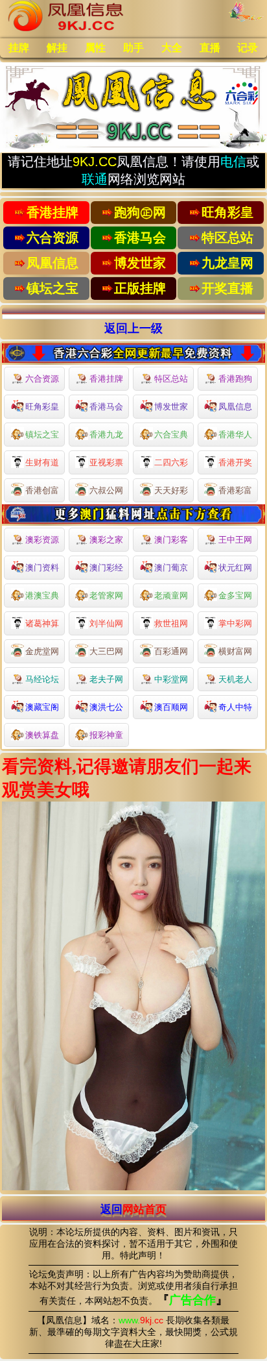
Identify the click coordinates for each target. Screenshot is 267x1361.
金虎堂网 (42, 651)
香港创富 (42, 490)
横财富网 (235, 651)
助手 (133, 47)
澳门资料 (42, 567)
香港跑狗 (235, 379)
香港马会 (106, 406)
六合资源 (42, 379)
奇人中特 (235, 707)
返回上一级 (133, 328)
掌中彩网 (235, 623)
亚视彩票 (106, 462)
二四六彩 (171, 462)
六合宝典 (171, 434)
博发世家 (171, 406)
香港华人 (235, 434)
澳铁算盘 (42, 735)
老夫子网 (106, 679)
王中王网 (235, 540)
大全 (171, 47)
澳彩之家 (106, 540)
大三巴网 (106, 651)
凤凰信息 (235, 406)
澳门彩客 (171, 540)
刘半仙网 (106, 623)
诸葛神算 (42, 623)
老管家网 (106, 595)
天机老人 (235, 679)
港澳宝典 (42, 595)
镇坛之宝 (42, 434)
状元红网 (235, 567)
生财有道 (42, 462)
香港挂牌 (106, 379)
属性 (95, 47)
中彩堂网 (171, 679)
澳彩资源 (42, 540)
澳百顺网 (171, 707)
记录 (247, 47)
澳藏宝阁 (42, 707)
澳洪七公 (106, 707)
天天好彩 (171, 490)
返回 (133, 1209)
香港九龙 (106, 434)
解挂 (57, 47)
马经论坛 (42, 679)
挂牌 (18, 47)
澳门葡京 (171, 567)
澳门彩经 (106, 567)
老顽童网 (171, 595)
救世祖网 (171, 623)
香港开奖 (235, 462)
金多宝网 (235, 595)
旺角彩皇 (42, 406)
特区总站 (171, 379)
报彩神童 (106, 735)
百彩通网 (171, 651)
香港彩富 (235, 490)
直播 (210, 47)
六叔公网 (106, 490)
